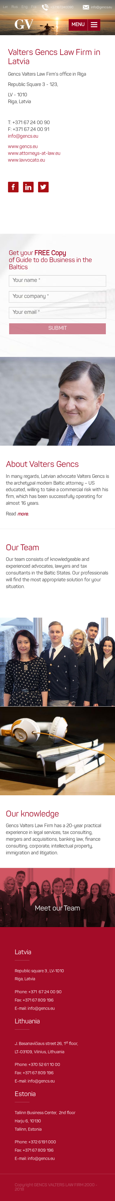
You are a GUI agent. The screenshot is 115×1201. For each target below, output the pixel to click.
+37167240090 (61, 7)
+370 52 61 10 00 (44, 1065)
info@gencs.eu (23, 136)
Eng (24, 7)
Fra (33, 7)
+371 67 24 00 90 (45, 992)
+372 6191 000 (42, 1142)
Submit (57, 328)
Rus (15, 7)
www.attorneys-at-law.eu (34, 153)
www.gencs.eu (23, 147)
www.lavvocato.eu (26, 160)
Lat (5, 7)
